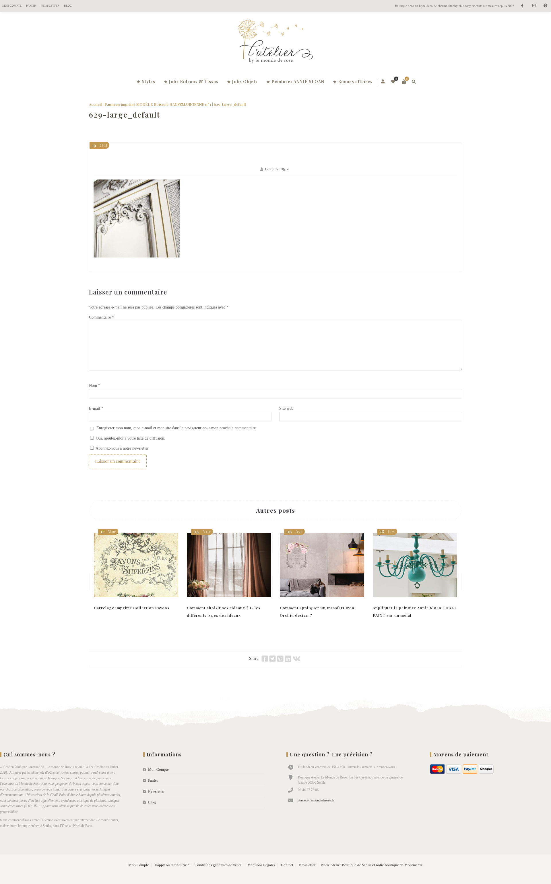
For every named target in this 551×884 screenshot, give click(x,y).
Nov (202, 531)
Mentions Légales (261, 865)
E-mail (96, 408)
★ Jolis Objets (242, 81)
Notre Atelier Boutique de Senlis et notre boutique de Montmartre (372, 865)
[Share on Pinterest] (280, 658)
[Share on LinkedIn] (288, 658)
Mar (108, 531)
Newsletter (50, 5)
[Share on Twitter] (272, 658)
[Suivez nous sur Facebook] (522, 6)
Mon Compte (12, 5)
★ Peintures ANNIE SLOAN (295, 81)
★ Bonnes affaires (352, 81)
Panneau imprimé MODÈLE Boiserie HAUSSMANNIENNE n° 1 (157, 104)
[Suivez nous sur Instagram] (534, 6)
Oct (99, 145)
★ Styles (146, 81)
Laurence (272, 169)
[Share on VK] (296, 658)
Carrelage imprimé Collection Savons (131, 607)
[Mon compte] (383, 81)
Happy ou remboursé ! (172, 865)
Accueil (95, 104)
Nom (94, 385)
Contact (287, 865)
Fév (387, 531)
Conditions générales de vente (218, 865)
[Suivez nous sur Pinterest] (545, 6)
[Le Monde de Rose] (275, 42)
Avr (294, 531)
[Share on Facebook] (265, 658)
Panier (31, 5)
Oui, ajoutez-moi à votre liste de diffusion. (130, 438)
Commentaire (101, 317)
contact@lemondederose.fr (316, 800)
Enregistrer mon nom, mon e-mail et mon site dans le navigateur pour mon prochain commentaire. (176, 428)
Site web (286, 408)
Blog (68, 5)
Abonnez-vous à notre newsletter (122, 448)
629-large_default (124, 115)
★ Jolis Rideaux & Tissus (191, 81)
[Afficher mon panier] (404, 81)
